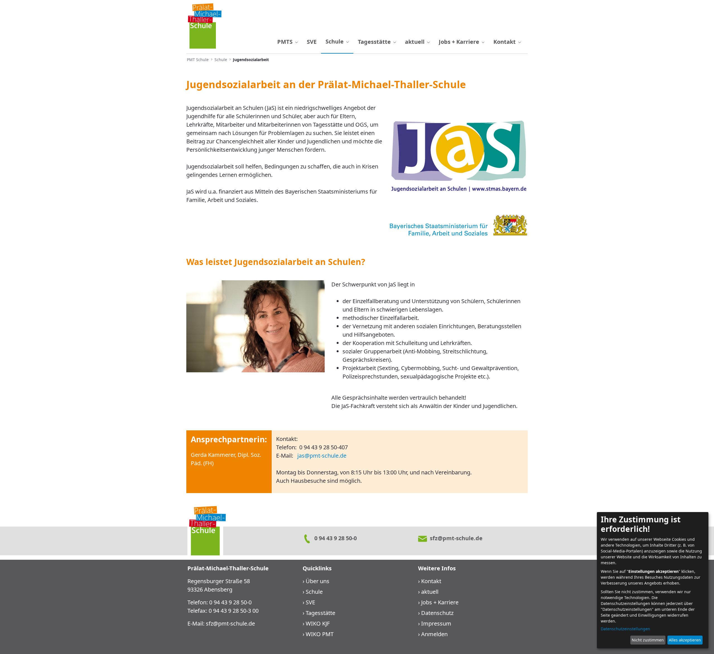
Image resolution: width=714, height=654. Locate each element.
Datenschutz (437, 613)
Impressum (436, 623)
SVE (310, 602)
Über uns (317, 581)
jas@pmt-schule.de (321, 455)
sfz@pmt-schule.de (230, 623)
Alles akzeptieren (685, 640)
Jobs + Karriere (440, 602)
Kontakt (431, 581)
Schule (314, 591)
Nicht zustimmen (648, 640)
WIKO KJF (318, 623)
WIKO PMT (320, 634)
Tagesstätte (320, 613)
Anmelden (434, 634)
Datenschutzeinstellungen (625, 628)
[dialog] (652, 580)
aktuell (429, 591)
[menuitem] (287, 42)
